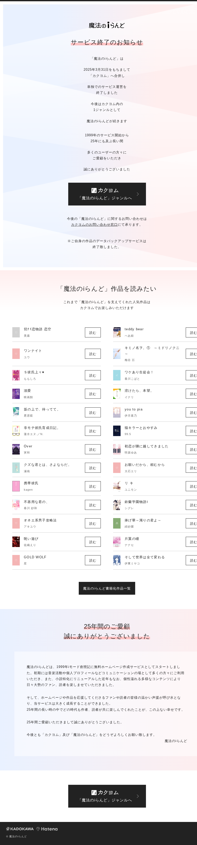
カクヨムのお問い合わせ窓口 (94, 224)
